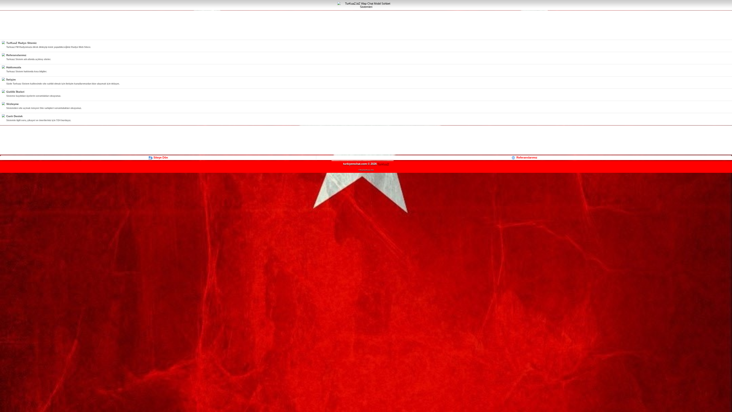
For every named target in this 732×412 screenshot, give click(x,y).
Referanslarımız (526, 157)
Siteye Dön (160, 157)
